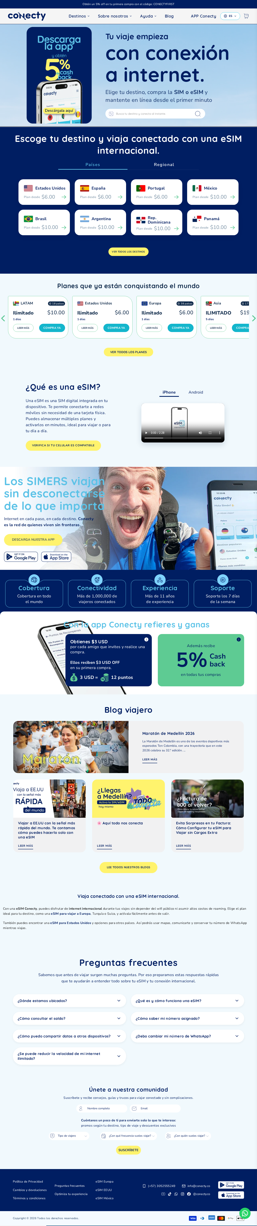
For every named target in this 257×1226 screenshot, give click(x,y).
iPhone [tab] (169, 392)
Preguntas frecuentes (70, 1186)
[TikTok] (169, 1194)
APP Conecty (203, 16)
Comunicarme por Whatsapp (245, 1213)
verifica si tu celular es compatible (63, 445)
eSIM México (104, 1198)
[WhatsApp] (176, 1194)
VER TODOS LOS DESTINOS (128, 251)
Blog (169, 16)
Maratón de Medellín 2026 (168, 733)
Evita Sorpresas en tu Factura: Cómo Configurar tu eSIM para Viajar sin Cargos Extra (203, 828)
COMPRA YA (52, 328)
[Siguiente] (254, 318)
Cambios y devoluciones (30, 1190)
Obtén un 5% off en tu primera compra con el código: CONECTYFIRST (128, 4)
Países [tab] (93, 164)
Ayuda (146, 16)
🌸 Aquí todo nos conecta (120, 823)
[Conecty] (30, 16)
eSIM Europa (104, 1182)
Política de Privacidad (28, 1182)
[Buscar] (198, 113)
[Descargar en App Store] (56, 557)
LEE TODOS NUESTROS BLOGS (128, 867)
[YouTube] (163, 1194)
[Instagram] (182, 1194)
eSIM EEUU (104, 1190)
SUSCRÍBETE (128, 1150)
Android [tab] (196, 392)
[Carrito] (246, 16)
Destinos (77, 16)
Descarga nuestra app (33, 539)
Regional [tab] (164, 164)
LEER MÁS (23, 328)
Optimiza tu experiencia (71, 1194)
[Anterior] (3, 318)
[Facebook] (189, 1194)
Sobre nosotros (113, 16)
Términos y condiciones (29, 1198)
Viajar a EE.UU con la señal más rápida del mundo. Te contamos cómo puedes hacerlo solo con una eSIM (46, 830)
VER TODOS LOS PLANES (128, 352)
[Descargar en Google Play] (21, 557)
